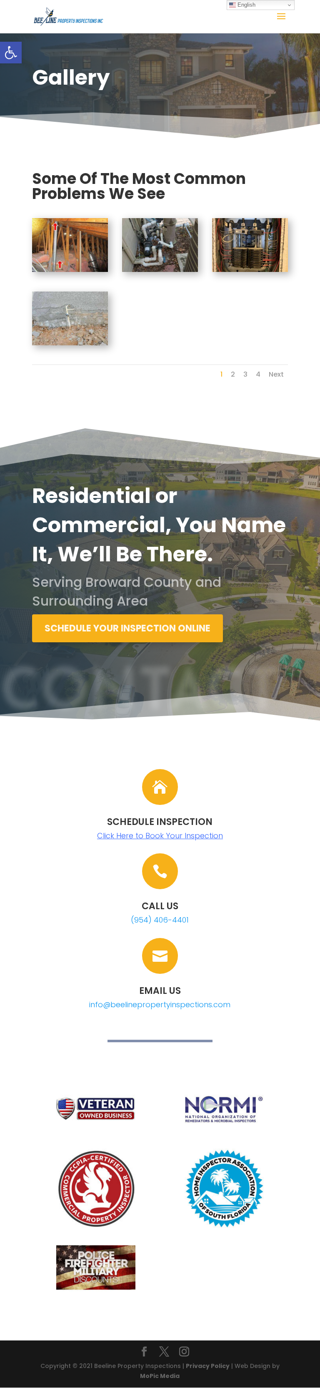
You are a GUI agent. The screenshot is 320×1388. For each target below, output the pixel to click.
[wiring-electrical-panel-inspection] (250, 270)
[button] (11, 52)
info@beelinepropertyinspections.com (159, 1004)
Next (276, 374)
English (245, 5)
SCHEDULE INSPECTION (159, 821)
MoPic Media (160, 1376)
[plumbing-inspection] (160, 270)
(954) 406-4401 (160, 920)
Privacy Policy (208, 1366)
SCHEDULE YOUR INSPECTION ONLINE (127, 628)
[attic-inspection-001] (70, 270)
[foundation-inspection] (70, 343)
